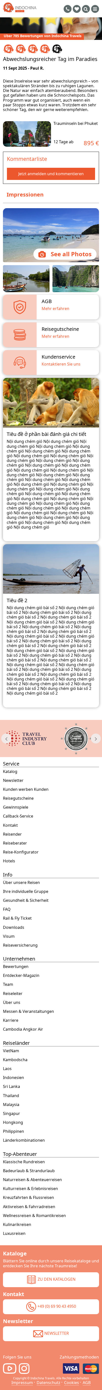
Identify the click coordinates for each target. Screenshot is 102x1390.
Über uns (11, 1002)
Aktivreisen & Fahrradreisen (29, 1206)
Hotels (9, 861)
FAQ (7, 909)
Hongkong (13, 1122)
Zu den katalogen (57, 1279)
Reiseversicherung (20, 945)
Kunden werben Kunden (26, 789)
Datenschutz (48, 1382)
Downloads (13, 927)
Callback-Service (18, 816)
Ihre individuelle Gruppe (25, 891)
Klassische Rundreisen (24, 1162)
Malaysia (11, 1104)
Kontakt (10, 825)
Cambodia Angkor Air (23, 1029)
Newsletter (13, 780)
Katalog (10, 771)
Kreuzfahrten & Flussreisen (28, 1197)
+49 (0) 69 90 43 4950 (56, 1306)
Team (8, 984)
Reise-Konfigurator (21, 852)
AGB (87, 1382)
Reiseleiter (13, 993)
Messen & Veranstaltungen (28, 1011)
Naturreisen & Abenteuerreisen (32, 1179)
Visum (9, 936)
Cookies (71, 1382)
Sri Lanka (11, 1086)
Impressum (22, 1382)
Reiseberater (15, 843)
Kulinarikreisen (17, 1224)
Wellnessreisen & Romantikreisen (34, 1215)
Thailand (11, 1095)
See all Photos (71, 254)
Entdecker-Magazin (21, 975)
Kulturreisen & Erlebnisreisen (30, 1188)
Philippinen (13, 1131)
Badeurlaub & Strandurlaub (29, 1170)
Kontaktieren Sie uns (61, 364)
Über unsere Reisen (21, 882)
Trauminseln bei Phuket (75, 123)
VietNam (11, 1051)
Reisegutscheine (18, 798)
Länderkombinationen (24, 1140)
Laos (7, 1068)
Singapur (11, 1113)
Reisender (12, 834)
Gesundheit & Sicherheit (26, 900)
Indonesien (13, 1077)
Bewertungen (15, 966)
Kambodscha (15, 1059)
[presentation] (6, 738)
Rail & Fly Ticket (17, 918)
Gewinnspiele (15, 807)
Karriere (10, 1020)
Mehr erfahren (55, 308)
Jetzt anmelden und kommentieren (51, 173)
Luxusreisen (14, 1233)
